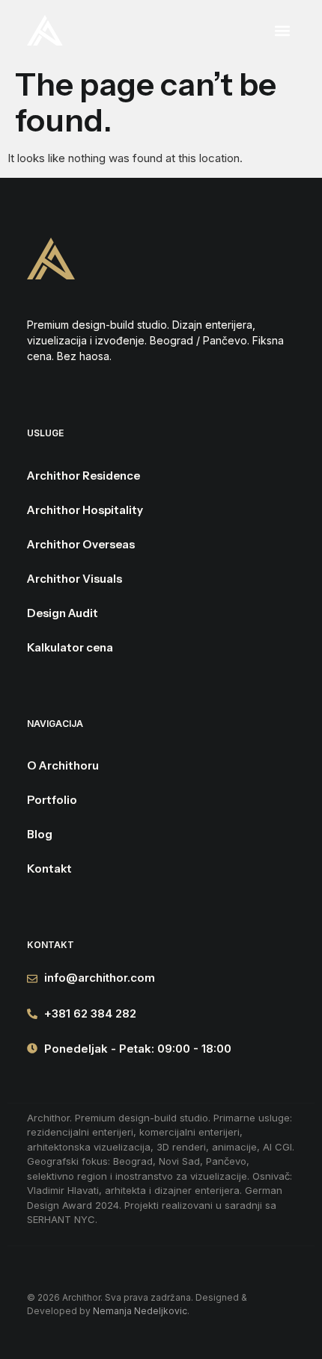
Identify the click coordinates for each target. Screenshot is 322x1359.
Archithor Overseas (81, 544)
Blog (39, 834)
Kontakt (49, 868)
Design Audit (62, 613)
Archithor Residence (83, 475)
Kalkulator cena (70, 647)
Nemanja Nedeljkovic (140, 1310)
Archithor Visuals (74, 579)
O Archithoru (63, 765)
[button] (231, 30)
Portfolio (52, 800)
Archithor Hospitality (85, 510)
